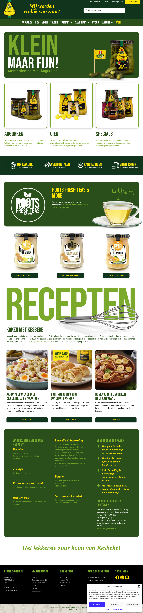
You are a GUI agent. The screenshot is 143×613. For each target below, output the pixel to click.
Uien (37, 22)
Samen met (80, 22)
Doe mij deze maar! (24, 275)
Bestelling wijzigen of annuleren (26, 456)
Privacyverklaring (118, 609)
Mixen (45, 22)
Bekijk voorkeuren (132, 604)
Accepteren (97, 604)
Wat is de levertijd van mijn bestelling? (70, 447)
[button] (139, 587)
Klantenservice (96, 2)
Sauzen (54, 22)
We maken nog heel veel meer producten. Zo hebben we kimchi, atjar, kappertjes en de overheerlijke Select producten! (114, 143)
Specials (65, 22)
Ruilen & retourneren (39, 583)
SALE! (118, 22)
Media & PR (64, 580)
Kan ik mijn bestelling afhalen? (67, 455)
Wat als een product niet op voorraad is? (29, 487)
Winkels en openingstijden (113, 2)
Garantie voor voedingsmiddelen (68, 500)
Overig (95, 22)
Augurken (27, 22)
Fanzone (105, 22)
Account (35, 585)
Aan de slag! (27, 420)
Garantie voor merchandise (66, 503)
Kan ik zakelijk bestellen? (23, 473)
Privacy (34, 588)
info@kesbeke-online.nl (40, 341)
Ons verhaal (64, 577)
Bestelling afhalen (20, 453)
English (62, 585)
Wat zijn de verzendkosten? (66, 444)
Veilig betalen (60, 486)
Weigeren (114, 604)
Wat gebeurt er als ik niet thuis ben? (69, 452)
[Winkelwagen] (131, 10)
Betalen (34, 577)
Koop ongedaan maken (96, 580)
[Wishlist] (138, 10)
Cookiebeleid (108, 609)
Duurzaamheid (65, 583)
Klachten (16, 459)
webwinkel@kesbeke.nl (106, 528)
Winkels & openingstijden (96, 577)
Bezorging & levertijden (40, 580)
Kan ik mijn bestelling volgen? (67, 450)
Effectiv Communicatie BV (83, 607)
